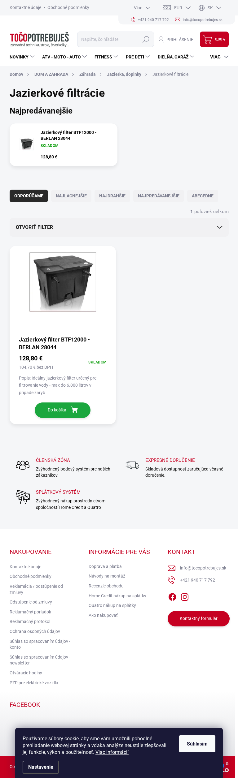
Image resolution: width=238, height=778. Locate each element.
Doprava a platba (105, 566)
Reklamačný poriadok (30, 611)
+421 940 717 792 (197, 580)
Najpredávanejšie (158, 195)
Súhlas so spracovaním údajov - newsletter (40, 660)
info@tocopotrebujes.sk (203, 567)
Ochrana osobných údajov (35, 631)
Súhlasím (197, 744)
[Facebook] (172, 595)
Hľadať (146, 39)
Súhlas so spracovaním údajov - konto (40, 644)
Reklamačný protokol (30, 621)
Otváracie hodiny (26, 672)
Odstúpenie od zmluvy (31, 602)
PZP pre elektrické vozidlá (34, 682)
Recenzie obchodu (106, 585)
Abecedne (203, 195)
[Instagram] (184, 595)
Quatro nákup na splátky (112, 605)
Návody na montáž (107, 576)
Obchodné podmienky (68, 7)
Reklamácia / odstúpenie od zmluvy (36, 589)
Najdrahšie (112, 195)
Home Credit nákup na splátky (117, 595)
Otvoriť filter (34, 227)
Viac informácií (112, 752)
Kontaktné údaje (25, 7)
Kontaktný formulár (199, 618)
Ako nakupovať (103, 615)
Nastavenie (40, 767)
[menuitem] (23, 57)
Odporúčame (28, 195)
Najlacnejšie (71, 195)
